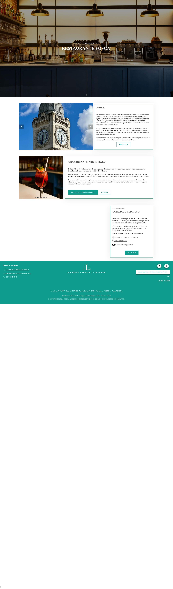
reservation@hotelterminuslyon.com (18, 273)
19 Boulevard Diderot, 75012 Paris (126, 237)
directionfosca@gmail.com (124, 245)
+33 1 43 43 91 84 (121, 241)
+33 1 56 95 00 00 (11, 277)
